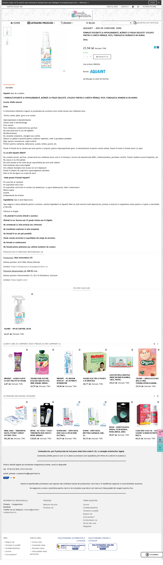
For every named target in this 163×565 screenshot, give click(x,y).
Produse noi (48, 508)
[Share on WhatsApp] (155, 47)
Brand (67, 23)
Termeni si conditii (90, 511)
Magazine (87, 526)
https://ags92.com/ (19, 280)
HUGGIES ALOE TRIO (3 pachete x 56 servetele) (94, 380)
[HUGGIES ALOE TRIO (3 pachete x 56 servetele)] (94, 362)
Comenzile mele (38, 545)
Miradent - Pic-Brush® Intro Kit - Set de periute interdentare (67, 381)
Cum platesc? (89, 517)
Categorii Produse (41, 23)
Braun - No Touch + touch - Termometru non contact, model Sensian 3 (41, 433)
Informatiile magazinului (15, 501)
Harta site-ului (89, 523)
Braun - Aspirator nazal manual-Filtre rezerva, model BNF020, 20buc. (119, 429)
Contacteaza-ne (90, 520)
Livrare (86, 505)
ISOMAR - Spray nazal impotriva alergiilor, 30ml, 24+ (93, 433)
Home (16, 23)
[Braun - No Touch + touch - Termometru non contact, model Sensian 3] (42, 414)
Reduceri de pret (50, 505)
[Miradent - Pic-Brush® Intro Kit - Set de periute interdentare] (68, 362)
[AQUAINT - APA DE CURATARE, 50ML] (64, 71)
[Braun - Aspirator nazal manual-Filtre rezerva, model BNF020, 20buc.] (121, 413)
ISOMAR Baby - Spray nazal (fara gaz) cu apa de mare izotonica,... (67, 433)
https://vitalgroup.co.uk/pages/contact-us (29, 267)
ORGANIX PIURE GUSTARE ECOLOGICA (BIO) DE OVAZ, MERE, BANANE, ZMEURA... (40, 381)
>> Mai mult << (83, 3)
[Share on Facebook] (158, 47)
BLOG (92, 23)
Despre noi (87, 514)
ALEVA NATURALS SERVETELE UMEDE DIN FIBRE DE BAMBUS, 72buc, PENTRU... (120, 377)
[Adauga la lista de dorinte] (32, 294)
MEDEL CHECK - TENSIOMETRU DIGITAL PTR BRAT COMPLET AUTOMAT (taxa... (15, 433)
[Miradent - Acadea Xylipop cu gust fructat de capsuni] (15, 362)
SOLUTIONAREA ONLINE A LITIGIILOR (99, 539)
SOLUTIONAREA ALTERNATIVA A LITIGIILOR (71, 539)
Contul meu (37, 542)
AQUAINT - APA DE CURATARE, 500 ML (17, 329)
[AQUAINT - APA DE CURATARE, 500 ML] (18, 310)
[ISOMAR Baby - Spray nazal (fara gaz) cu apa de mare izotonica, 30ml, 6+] (68, 414)
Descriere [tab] (9, 88)
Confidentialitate (90, 508)
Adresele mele (38, 548)
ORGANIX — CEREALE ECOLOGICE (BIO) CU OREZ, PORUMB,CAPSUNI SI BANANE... (147, 381)
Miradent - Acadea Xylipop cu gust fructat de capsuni (15, 380)
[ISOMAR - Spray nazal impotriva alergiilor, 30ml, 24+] (94, 414)
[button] (154, 344)
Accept (152, 2)
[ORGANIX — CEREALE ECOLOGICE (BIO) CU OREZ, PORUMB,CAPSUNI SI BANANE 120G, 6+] (147, 362)
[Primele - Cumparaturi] (81, 14)
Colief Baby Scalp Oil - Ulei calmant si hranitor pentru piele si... (147, 433)
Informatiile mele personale (38, 552)
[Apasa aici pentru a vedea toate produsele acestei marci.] (97, 71)
